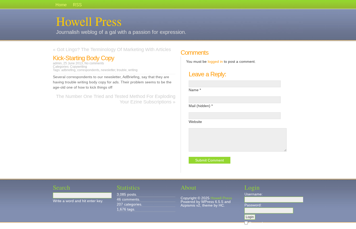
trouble (122, 70)
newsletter (108, 70)
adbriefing (68, 70)
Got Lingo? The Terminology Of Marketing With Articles (114, 49)
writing (133, 70)
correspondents (88, 70)
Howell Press (89, 21)
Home (61, 5)
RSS (77, 5)
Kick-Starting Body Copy (83, 57)
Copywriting (78, 67)
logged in (215, 61)
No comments (94, 63)
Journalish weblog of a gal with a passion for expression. (121, 32)
